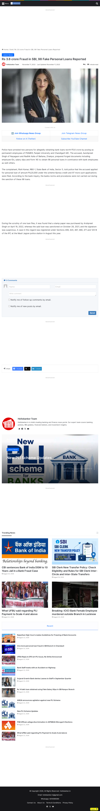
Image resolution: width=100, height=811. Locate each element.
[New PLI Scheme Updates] (8, 714)
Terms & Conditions (53, 803)
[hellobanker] (15, 3)
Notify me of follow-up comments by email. (31, 300)
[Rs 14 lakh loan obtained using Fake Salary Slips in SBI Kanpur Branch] (8, 692)
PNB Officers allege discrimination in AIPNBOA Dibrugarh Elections (44, 722)
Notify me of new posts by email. (26, 306)
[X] (25, 428)
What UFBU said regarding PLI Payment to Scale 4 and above (42, 733)
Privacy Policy (68, 803)
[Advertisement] (50, 29)
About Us (41, 803)
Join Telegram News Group (74, 133)
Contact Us (31, 803)
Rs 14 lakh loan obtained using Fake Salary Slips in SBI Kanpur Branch (46, 689)
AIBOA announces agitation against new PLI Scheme (38, 700)
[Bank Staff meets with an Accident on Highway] (8, 671)
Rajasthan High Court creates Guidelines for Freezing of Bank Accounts (46, 635)
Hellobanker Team (12, 64)
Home (5, 49)
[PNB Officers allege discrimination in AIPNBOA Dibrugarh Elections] (8, 725)
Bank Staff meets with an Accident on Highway (36, 668)
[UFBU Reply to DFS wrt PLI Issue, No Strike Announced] (8, 660)
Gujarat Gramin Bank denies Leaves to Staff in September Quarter (44, 678)
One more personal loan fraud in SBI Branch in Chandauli (40, 646)
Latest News (8, 55)
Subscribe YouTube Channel (74, 138)
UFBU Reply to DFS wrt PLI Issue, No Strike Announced (39, 657)
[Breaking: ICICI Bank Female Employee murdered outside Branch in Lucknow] (75, 595)
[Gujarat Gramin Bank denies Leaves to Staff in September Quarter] (8, 681)
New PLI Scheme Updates (29, 457)
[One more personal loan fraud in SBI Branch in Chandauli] (8, 649)
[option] (50, 458)
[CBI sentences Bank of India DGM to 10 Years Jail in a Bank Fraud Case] (25, 551)
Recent (50, 626)
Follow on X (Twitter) (26, 138)
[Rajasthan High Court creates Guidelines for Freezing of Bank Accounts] (8, 638)
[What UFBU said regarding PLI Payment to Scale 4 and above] (25, 595)
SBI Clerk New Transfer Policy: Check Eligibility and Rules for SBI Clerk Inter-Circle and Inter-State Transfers (74, 571)
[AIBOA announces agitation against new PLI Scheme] (8, 703)
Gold (11, 49)
